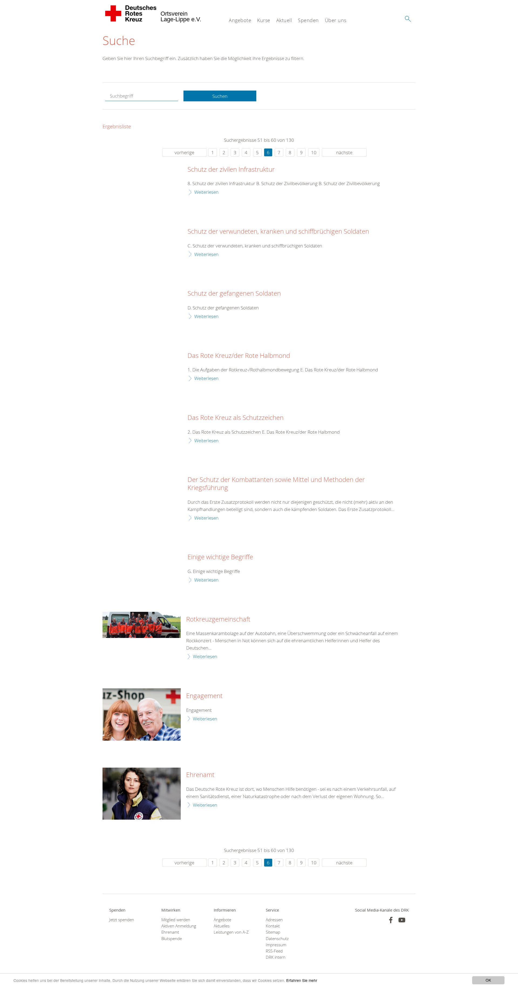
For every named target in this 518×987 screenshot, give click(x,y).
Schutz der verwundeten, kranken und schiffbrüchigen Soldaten (278, 231)
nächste (344, 152)
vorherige (184, 152)
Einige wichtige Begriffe (220, 557)
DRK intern (275, 957)
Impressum (276, 944)
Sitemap (273, 932)
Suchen (219, 96)
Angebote (240, 20)
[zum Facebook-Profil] (390, 920)
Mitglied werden (175, 919)
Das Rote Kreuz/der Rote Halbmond (239, 356)
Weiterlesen (206, 192)
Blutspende (171, 938)
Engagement (204, 696)
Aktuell (284, 20)
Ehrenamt (200, 775)
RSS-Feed (274, 951)
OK (488, 980)
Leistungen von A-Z (231, 932)
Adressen (274, 919)
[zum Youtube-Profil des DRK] (401, 920)
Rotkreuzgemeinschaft (218, 619)
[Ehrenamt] (142, 794)
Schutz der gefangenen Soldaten (234, 293)
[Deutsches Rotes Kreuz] (131, 13)
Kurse (263, 20)
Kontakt (273, 926)
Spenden (308, 20)
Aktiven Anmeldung (178, 926)
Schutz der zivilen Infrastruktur (231, 169)
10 (313, 152)
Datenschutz (277, 938)
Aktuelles (222, 926)
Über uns (335, 20)
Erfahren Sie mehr (301, 980)
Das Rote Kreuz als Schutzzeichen (236, 418)
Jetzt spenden (121, 919)
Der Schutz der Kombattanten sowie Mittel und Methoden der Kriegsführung (276, 484)
